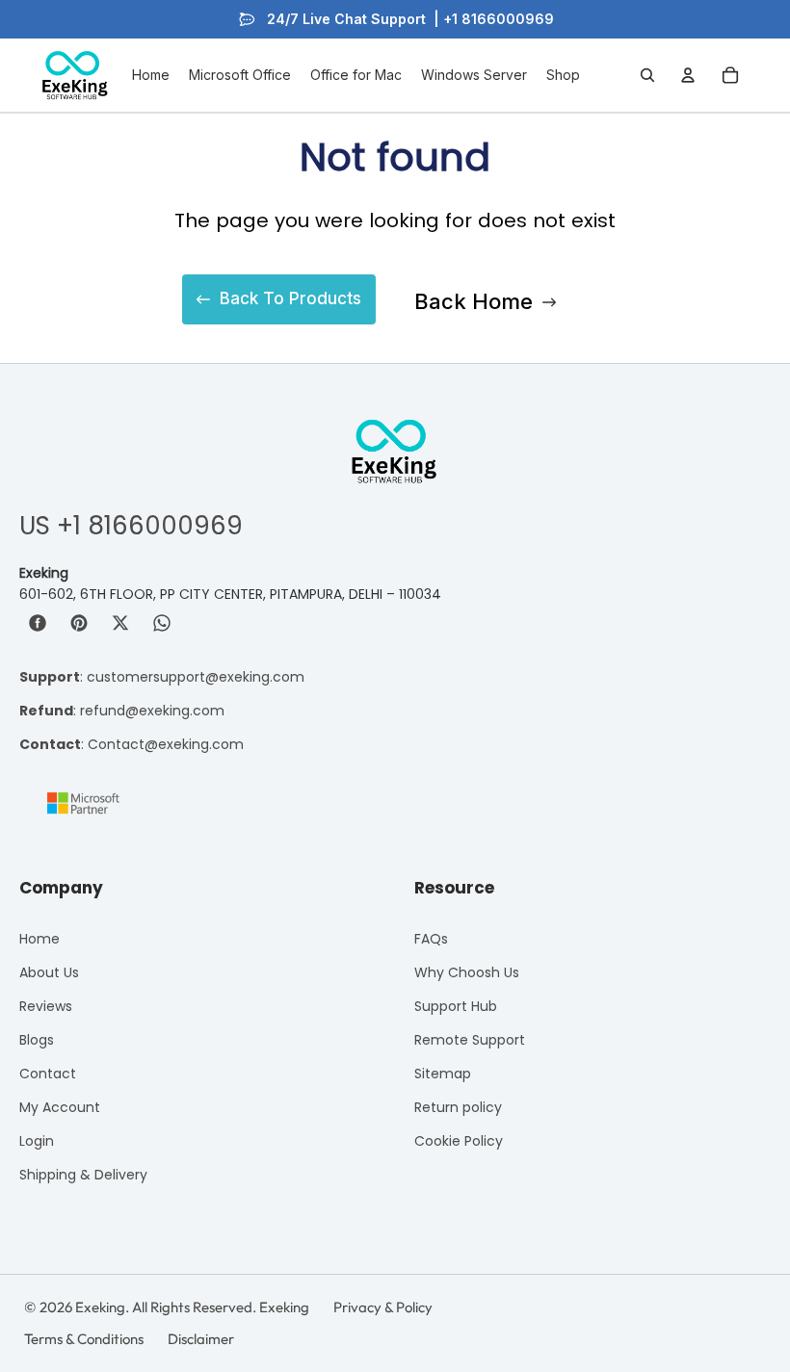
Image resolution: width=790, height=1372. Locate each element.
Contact (47, 1073)
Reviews (45, 1006)
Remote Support (469, 1039)
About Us (49, 972)
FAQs (431, 938)
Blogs (36, 1039)
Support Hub (455, 1006)
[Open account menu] (688, 75)
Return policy (458, 1107)
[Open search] (647, 75)
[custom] (37, 623)
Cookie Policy (458, 1141)
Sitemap (442, 1073)
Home (39, 938)
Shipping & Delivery (83, 1174)
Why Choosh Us (466, 972)
